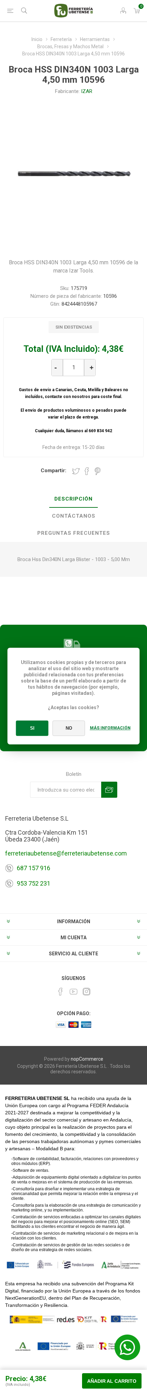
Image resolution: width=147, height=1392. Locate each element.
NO (69, 728)
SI (32, 728)
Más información (110, 728)
